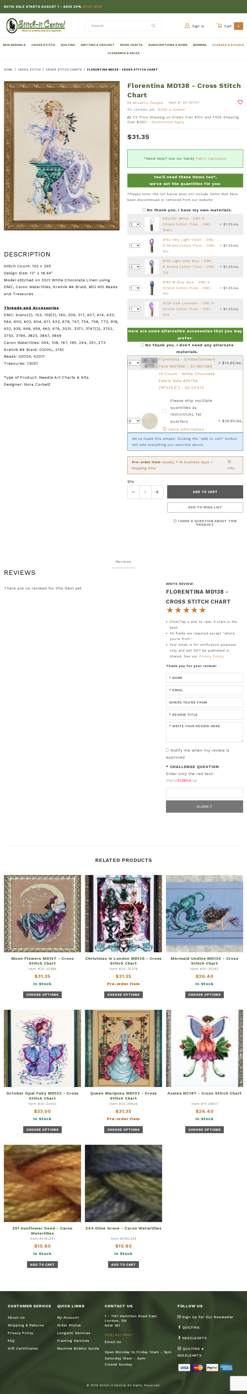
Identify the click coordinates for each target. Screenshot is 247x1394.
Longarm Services (73, 1333)
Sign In (197, 26)
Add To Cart (42, 1264)
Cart (231, 26)
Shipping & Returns (26, 1325)
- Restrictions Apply (166, 122)
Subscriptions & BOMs (167, 45)
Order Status (69, 1325)
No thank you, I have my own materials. (189, 210)
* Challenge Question (192, 766)
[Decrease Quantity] (133, 492)
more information (185, 429)
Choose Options (42, 994)
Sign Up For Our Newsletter (207, 1317)
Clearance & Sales (124, 53)
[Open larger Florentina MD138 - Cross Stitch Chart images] (62, 159)
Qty (130, 481)
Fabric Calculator (211, 158)
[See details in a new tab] (152, 224)
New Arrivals (14, 45)
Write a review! (171, 109)
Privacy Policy (211, 656)
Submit (205, 806)
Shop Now (125, 6)
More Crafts (131, 45)
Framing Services (73, 1341)
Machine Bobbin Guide (78, 1348)
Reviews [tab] (124, 561)
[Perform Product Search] (153, 25)
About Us (16, 1317)
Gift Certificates (23, 1348)
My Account (68, 1317)
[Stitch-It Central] (35, 25)
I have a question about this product (207, 522)
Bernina (199, 45)
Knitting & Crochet (97, 45)
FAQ (11, 1341)
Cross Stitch (43, 45)
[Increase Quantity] (157, 492)
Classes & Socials (228, 45)
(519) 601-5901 (118, 1335)
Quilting (68, 45)
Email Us (113, 1342)
